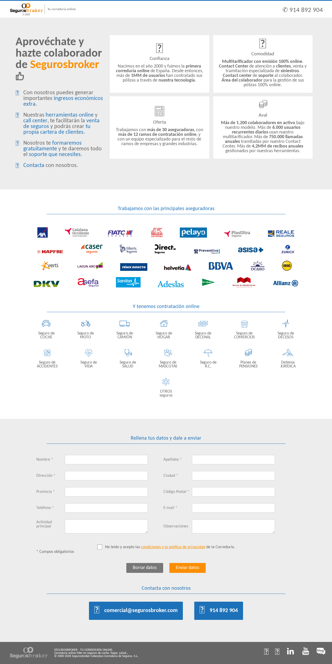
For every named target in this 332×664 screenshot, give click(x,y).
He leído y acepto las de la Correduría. (170, 547)
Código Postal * (176, 492)
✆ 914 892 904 (302, 10)
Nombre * (44, 460)
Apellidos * (172, 460)
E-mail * (170, 508)
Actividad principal (44, 524)
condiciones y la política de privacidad (173, 547)
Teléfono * (45, 508)
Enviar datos (187, 567)
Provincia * (45, 492)
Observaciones (175, 526)
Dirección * (46, 476)
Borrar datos (145, 567)
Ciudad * (170, 476)
